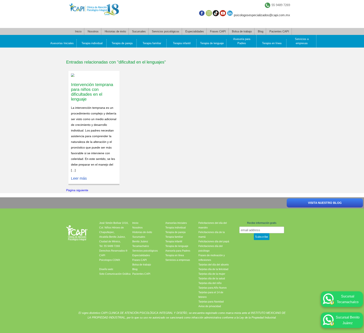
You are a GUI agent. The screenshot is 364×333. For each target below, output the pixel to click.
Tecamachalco (140, 246)
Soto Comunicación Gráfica (115, 273)
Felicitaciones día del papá (213, 241)
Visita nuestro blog (325, 202)
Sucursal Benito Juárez (348, 320)
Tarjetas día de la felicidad (213, 269)
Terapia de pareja (122, 43)
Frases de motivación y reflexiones (211, 257)
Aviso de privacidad (209, 306)
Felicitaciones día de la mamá (211, 234)
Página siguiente (77, 190)
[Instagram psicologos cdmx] (209, 14)
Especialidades (194, 31)
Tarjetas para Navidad (211, 301)
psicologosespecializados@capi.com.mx (262, 15)
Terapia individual (92, 43)
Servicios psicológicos (165, 31)
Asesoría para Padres (241, 41)
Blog (260, 31)
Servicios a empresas (302, 41)
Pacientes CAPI (279, 31)
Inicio (78, 31)
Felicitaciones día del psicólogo (210, 248)
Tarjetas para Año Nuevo (212, 287)
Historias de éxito (115, 31)
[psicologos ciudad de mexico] (93, 10)
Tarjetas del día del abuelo (213, 264)
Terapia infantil (182, 43)
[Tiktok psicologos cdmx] (216, 14)
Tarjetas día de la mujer (211, 273)
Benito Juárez (140, 241)
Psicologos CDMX (109, 260)
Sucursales (139, 31)
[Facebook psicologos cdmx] (202, 14)
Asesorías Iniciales (62, 43)
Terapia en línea (271, 43)
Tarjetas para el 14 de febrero (210, 295)
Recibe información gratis (261, 223)
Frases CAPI (218, 31)
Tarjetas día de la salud (211, 278)
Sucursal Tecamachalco (348, 299)
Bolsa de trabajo (242, 31)
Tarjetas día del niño (210, 283)
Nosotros (93, 31)
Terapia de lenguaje (212, 43)
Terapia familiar (152, 43)
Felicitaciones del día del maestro (212, 225)
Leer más (79, 178)
